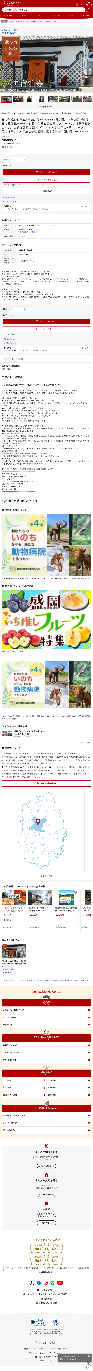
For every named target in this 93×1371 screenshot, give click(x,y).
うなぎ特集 (7, 1080)
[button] (88, 10)
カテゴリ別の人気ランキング (13, 1010)
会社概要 (26, 1349)
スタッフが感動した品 (11, 1052)
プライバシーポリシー (38, 1353)
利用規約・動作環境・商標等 (46, 1357)
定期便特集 (52, 1095)
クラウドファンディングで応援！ (15, 1115)
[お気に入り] (88, 1366)
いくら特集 (52, 1080)
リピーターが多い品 (10, 1017)
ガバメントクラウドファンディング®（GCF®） (48, 1294)
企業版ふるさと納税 (48, 1303)
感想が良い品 (8, 1025)
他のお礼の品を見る (28, 232)
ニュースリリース (40, 1349)
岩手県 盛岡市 (8, 973)
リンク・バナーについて (60, 1349)
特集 (71, 15)
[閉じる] (89, 1356)
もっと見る (85, 742)
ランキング (39, 15)
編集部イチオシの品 (10, 1045)
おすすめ (56, 15)
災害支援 (48, 1299)
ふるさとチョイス (48, 1290)
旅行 (14, 359)
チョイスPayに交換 (10, 1123)
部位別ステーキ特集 (10, 1095)
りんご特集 (7, 1088)
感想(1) (8, 920)
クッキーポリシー (57, 1353)
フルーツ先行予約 (9, 1060)
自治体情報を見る (48, 783)
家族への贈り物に (9, 1130)
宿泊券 (21, 359)
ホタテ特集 (52, 1088)
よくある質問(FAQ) (46, 1194)
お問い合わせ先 (10, 201)
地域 (23, 15)
